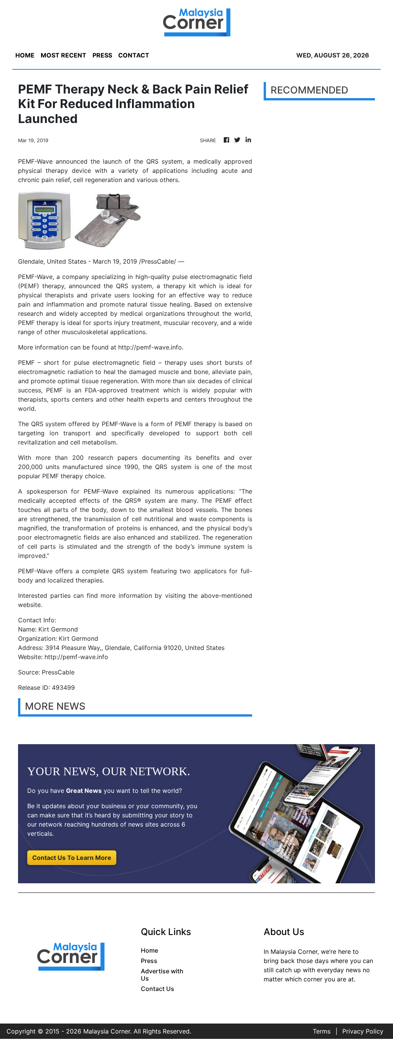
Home (149, 950)
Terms (321, 1031)
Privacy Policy (362, 1031)
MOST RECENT (63, 55)
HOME (25, 55)
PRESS (102, 55)
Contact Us (157, 989)
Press (149, 961)
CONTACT (133, 55)
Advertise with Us (162, 974)
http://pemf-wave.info (150, 347)
